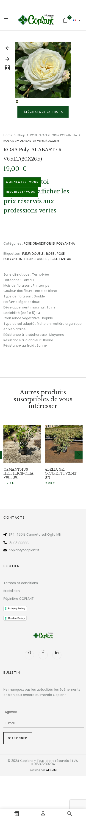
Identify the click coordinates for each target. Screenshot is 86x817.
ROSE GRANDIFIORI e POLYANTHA (53, 135)
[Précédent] (7, 49)
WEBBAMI (51, 770)
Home (8, 135)
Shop (21, 135)
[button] (65, 20)
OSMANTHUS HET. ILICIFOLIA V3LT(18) (18, 473)
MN (58, 534)
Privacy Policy (16, 608)
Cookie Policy (16, 618)
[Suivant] (7, 60)
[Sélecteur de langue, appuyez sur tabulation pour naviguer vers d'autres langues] (77, 20)
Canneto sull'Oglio (40, 534)
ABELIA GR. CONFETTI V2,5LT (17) (61, 473)
